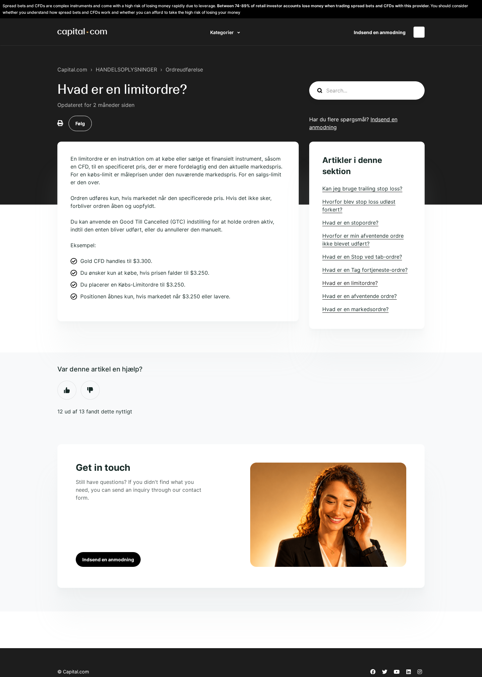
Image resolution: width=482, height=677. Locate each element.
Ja (66, 390)
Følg (80, 123)
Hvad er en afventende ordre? (359, 296)
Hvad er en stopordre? (350, 222)
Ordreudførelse (184, 69)
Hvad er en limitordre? (350, 283)
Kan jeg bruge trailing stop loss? (362, 188)
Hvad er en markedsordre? (355, 309)
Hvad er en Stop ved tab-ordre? (362, 256)
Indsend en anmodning (380, 32)
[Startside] (82, 32)
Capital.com (72, 69)
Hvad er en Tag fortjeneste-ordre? (365, 270)
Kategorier (222, 32)
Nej (90, 390)
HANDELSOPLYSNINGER (126, 69)
